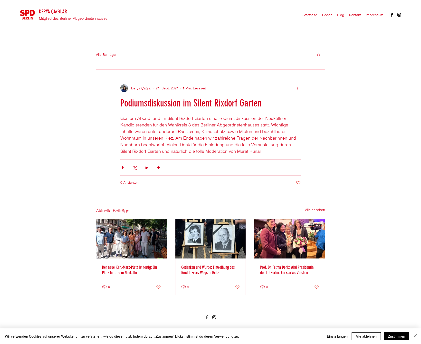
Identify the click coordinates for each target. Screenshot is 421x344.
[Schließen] (415, 336)
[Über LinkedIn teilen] (146, 167)
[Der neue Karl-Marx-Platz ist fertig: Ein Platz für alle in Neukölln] (131, 238)
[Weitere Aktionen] (298, 88)
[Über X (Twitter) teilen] (134, 167)
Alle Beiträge (106, 54)
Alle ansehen (315, 210)
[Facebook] (391, 14)
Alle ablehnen (366, 336)
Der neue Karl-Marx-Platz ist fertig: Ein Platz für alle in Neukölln (129, 270)
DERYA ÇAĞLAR (53, 11)
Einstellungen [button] (337, 336)
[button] (318, 55)
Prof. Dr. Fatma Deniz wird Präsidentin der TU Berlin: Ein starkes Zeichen (287, 270)
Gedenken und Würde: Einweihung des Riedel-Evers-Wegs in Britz (208, 270)
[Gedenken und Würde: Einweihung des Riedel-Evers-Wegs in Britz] (210, 238)
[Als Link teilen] (158, 167)
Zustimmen (396, 336)
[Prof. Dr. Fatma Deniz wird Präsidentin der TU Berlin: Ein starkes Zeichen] (289, 238)
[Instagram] (399, 14)
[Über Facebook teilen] (122, 167)
